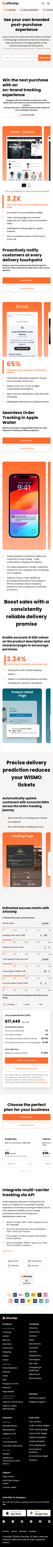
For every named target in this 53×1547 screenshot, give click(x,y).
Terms (14, 1531)
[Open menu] (48, 3)
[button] (26, 1069)
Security (22, 1531)
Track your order (22, 348)
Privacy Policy (41, 1082)
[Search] (43, 3)
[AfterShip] (11, 3)
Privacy (5, 1531)
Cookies (32, 1531)
